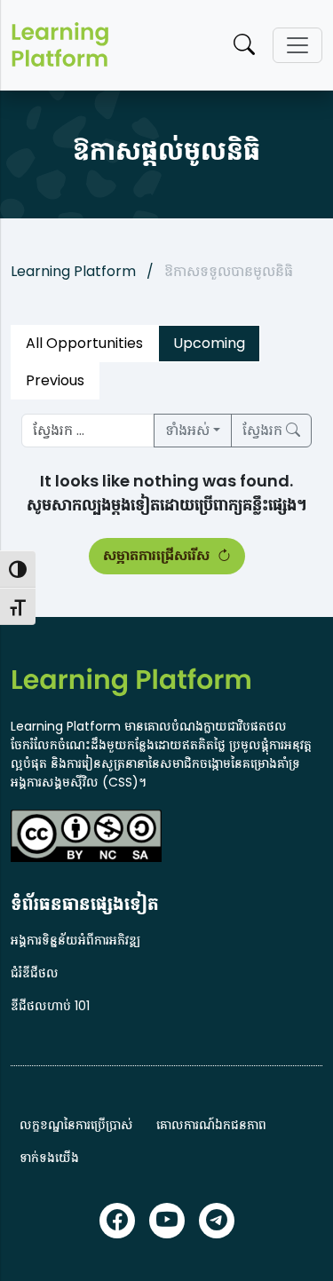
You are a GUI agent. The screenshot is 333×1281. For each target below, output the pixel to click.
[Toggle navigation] (297, 45)
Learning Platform (73, 271)
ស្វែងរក (264, 430)
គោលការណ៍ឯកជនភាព (211, 1125)
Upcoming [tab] (209, 343)
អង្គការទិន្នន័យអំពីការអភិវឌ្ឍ (75, 940)
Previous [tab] (55, 380)
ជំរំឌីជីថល (35, 973)
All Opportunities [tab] (84, 343)
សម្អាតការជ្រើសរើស (158, 555)
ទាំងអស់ (187, 430)
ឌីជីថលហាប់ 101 (50, 1006)
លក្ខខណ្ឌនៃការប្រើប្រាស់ (76, 1125)
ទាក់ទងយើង (49, 1157)
